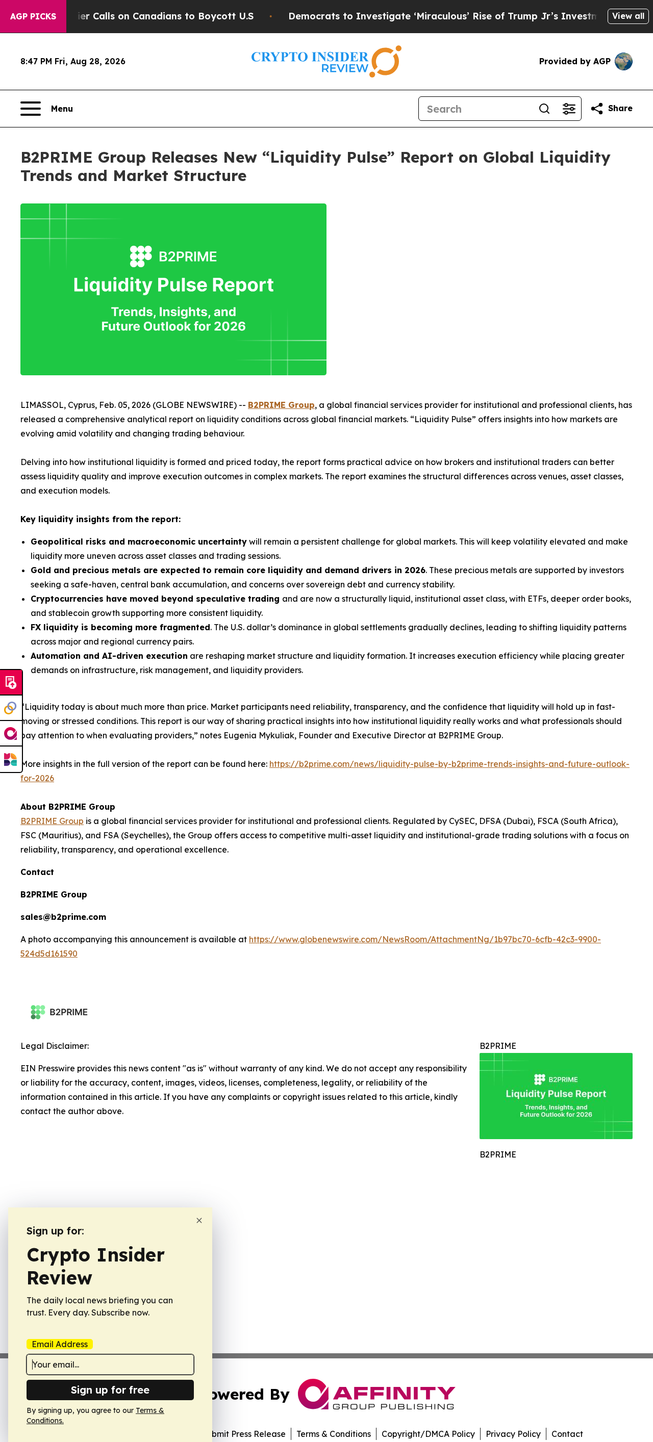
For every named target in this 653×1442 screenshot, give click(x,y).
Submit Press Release (244, 1434)
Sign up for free (110, 1389)
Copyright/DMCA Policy (428, 1434)
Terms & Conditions (333, 1434)
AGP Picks (33, 16)
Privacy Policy (513, 1434)
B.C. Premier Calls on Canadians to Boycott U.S (143, 16)
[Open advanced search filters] (569, 108)
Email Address (60, 1344)
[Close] (199, 1220)
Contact (567, 1434)
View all (628, 16)
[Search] (544, 108)
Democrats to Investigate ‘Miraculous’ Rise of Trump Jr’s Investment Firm (463, 16)
